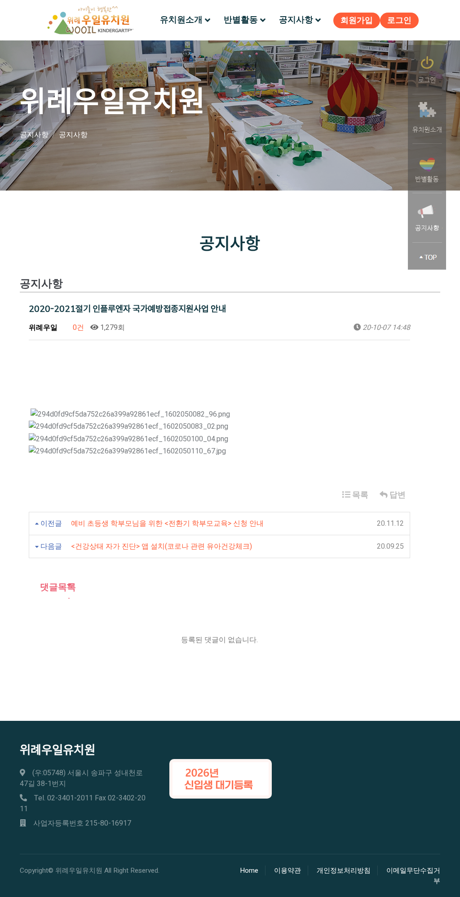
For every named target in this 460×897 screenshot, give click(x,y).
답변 (397, 495)
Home (249, 870)
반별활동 (241, 19)
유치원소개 (181, 19)
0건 (77, 327)
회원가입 (357, 20)
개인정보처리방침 (344, 870)
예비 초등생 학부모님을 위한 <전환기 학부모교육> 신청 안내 (167, 523)
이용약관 (287, 870)
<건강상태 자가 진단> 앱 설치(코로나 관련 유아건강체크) (161, 546)
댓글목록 (57, 587)
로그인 (399, 20)
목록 (359, 495)
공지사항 (296, 19)
